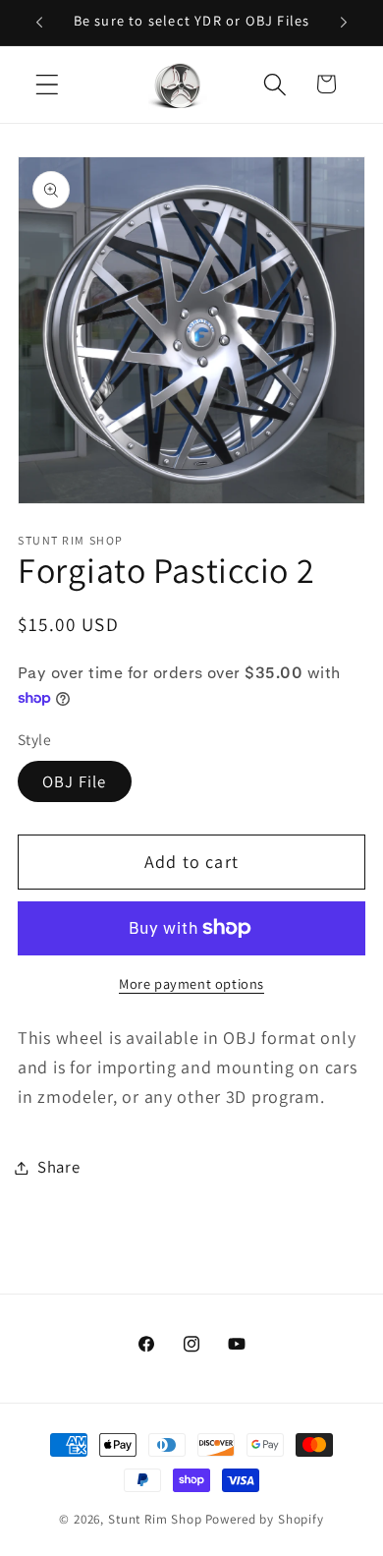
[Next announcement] (343, 22)
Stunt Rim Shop (155, 1519)
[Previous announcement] (39, 22)
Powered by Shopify (264, 1519)
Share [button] (59, 1167)
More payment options (191, 983)
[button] (48, 84)
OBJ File (74, 781)
